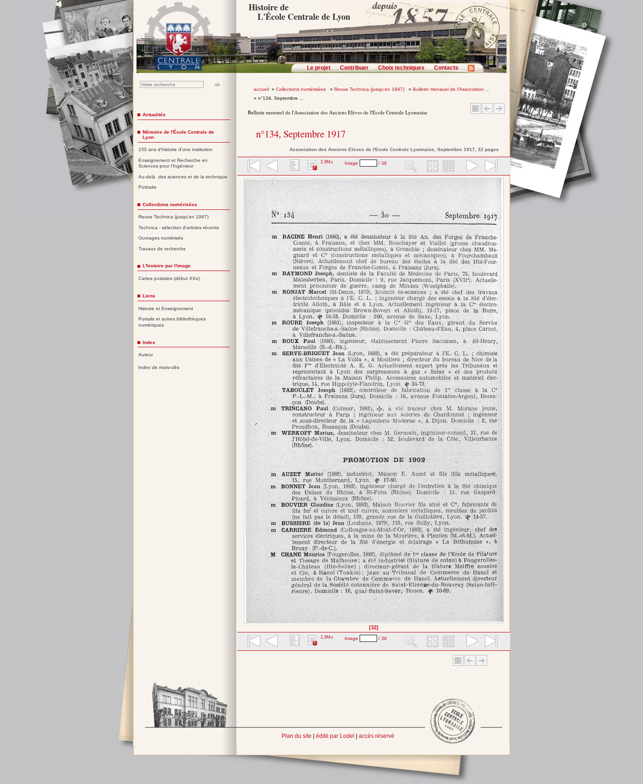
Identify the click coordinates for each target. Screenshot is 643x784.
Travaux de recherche (162, 248)
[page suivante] (470, 167)
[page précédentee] (272, 167)
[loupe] (410, 167)
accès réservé (376, 736)
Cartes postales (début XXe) (169, 278)
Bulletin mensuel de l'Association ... (451, 89)
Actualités (154, 114)
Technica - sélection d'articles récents (178, 227)
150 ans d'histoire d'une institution (175, 149)
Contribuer (354, 67)
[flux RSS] (473, 71)
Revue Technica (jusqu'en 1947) (370, 89)
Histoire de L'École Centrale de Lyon (299, 12)
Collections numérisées (301, 89)
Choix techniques (401, 67)
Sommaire (475, 108)
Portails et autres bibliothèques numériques (172, 322)
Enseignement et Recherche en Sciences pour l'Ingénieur (173, 163)
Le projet (318, 67)
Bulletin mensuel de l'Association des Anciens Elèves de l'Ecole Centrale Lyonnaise (337, 112)
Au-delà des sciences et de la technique (182, 176)
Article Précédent (487, 108)
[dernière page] (488, 167)
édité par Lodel (335, 736)
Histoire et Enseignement (165, 308)
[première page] (253, 167)
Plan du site (296, 736)
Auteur (145, 354)
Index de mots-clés (158, 367)
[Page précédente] (247, 404)
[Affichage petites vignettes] (450, 167)
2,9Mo (327, 162)
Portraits (147, 187)
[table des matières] (293, 167)
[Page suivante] (501, 404)
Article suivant (499, 108)
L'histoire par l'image (167, 265)
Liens (149, 295)
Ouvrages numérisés (160, 237)
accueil (261, 89)
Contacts (446, 67)
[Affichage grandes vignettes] (431, 167)
